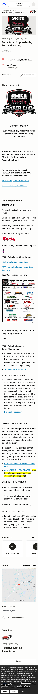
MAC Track (6, 51)
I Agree (5, 691)
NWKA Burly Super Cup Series (15, 180)
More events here (29, 565)
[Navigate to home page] (4, 4)
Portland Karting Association (13, 13)
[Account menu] (33, 4)
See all (33, 537)
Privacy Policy (5, 685)
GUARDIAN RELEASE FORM (17, 470)
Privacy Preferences (23, 686)
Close (22, 691)
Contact (19, 661)
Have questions (29, 75)
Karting (4, 11)
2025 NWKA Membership (15, 369)
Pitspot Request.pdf (13, 412)
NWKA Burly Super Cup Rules (15, 262)
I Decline (14, 691)
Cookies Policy (26, 683)
